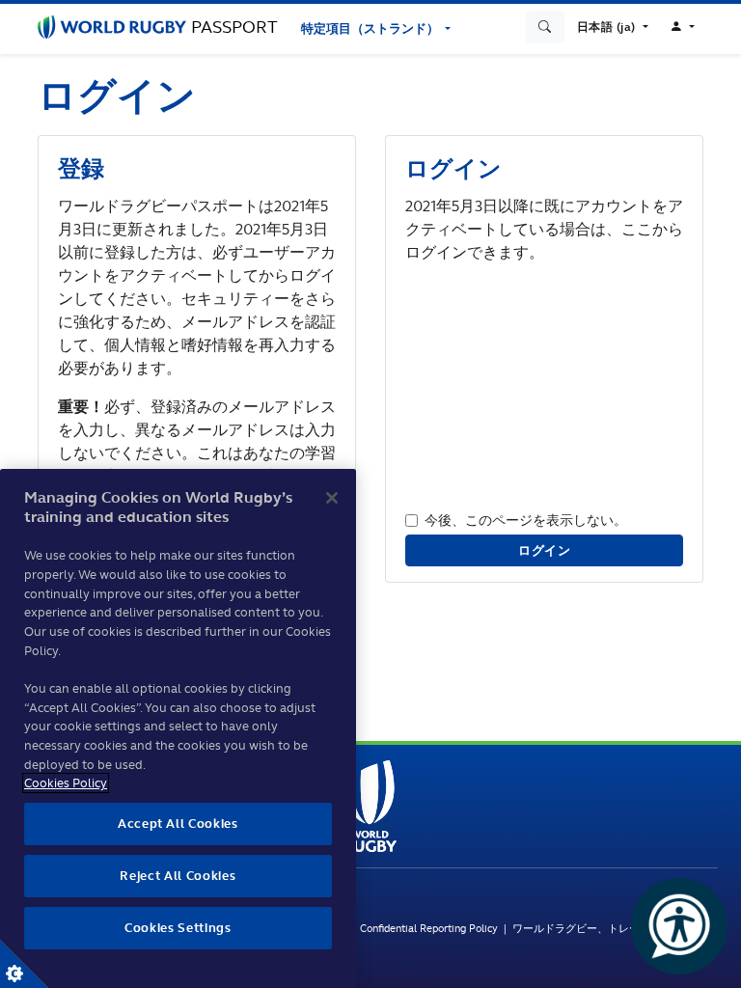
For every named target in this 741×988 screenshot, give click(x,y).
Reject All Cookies (177, 875)
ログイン (544, 550)
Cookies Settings (24, 963)
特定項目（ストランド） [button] (371, 28)
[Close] (332, 498)
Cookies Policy (65, 783)
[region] (178, 728)
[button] (612, 27)
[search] (545, 27)
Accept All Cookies (178, 823)
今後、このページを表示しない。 (526, 519)
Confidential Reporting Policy (432, 928)
